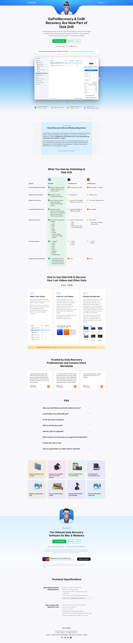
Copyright (48, 634)
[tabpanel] (66, 78)
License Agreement (64, 634)
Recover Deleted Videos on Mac (56, 494)
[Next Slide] (99, 78)
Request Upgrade (84, 559)
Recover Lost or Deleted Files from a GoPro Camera (56, 475)
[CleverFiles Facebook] (67, 638)
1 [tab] (64, 101)
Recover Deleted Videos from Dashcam (76, 494)
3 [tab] (67, 101)
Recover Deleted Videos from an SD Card (76, 474)
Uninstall (85, 634)
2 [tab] (65, 101)
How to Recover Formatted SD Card (93, 474)
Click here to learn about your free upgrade (81, 51)
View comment (33, 387)
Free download (59, 41)
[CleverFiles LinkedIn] (65, 638)
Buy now (74, 41)
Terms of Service (55, 634)
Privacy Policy (79, 634)
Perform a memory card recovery (36, 474)
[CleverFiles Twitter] (62, 638)
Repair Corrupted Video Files (36, 494)
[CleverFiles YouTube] (71, 638)
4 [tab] (68, 101)
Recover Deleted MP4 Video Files (94, 494)
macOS (66, 46)
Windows (74, 46)
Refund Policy (72, 634)
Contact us (101, 2)
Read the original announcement (66, 151)
